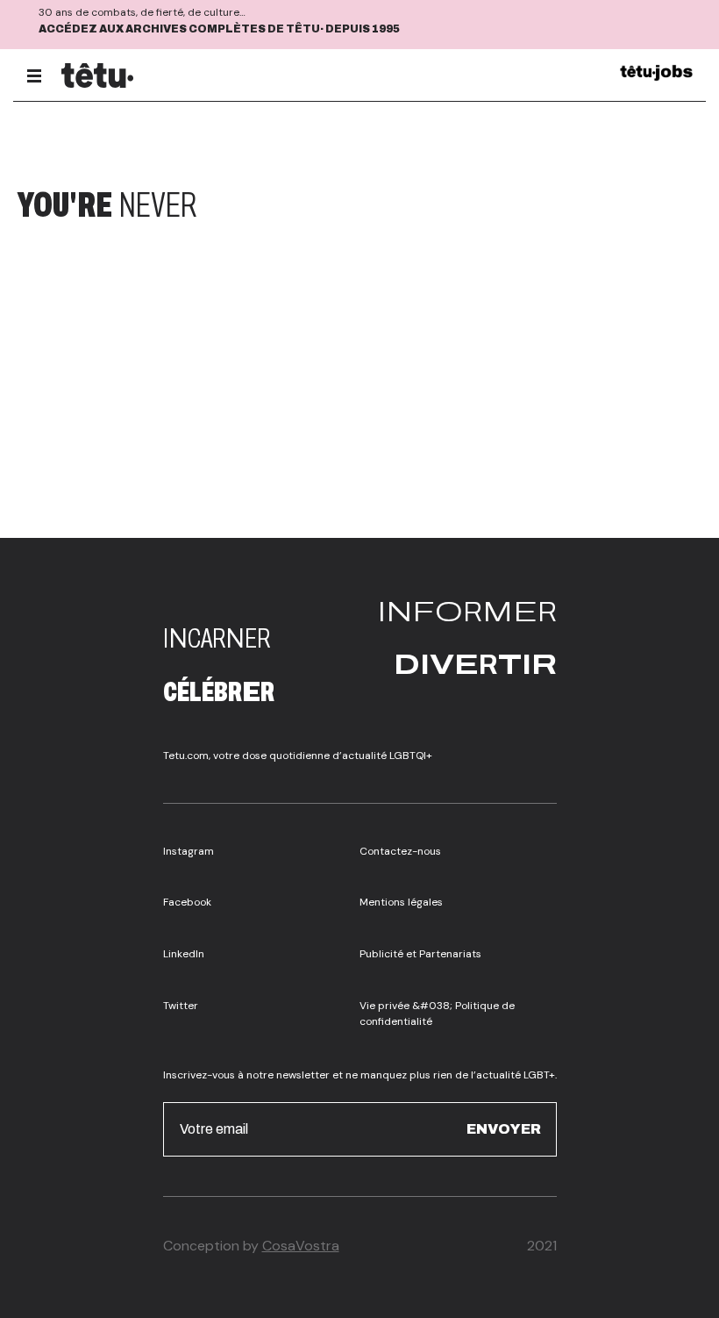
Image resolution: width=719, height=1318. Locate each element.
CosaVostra (300, 1245)
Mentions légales (401, 902)
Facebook (187, 902)
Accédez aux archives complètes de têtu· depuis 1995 (219, 29)
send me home (586, 205)
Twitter (180, 1006)
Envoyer (503, 1128)
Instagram (188, 851)
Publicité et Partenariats (420, 954)
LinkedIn (183, 954)
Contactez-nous (400, 851)
